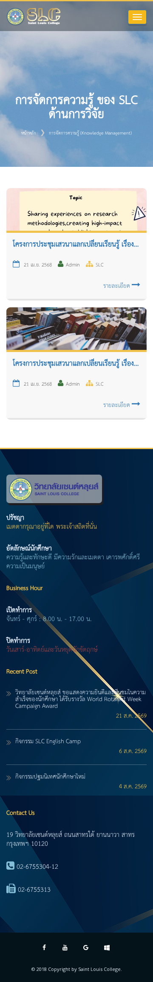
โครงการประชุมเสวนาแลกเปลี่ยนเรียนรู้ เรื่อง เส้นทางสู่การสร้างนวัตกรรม (76, 363)
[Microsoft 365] (106, 948)
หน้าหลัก (28, 133)
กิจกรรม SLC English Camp (48, 741)
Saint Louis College (99, 969)
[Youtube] (65, 948)
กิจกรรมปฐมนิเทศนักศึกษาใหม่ (50, 776)
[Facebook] (44, 948)
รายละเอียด (117, 286)
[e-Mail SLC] (86, 948)
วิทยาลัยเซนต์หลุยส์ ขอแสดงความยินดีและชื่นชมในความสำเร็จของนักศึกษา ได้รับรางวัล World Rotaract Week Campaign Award (80, 699)
